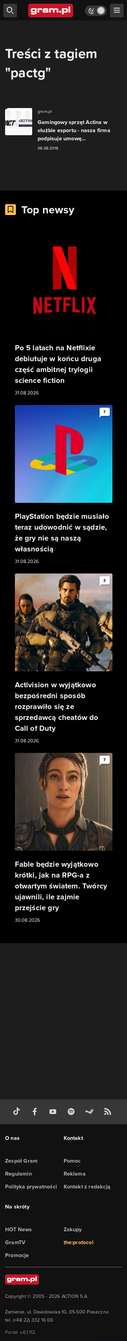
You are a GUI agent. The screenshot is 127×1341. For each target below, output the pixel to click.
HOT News (18, 1229)
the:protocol (78, 1242)
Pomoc (72, 1161)
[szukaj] (10, 10)
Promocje (17, 1255)
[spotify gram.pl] (72, 1111)
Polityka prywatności (31, 1186)
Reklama (75, 1174)
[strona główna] (51, 10)
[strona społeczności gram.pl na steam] (90, 1111)
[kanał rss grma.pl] (109, 1111)
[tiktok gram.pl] (18, 1111)
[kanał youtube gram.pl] (54, 1111)
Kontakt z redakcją (87, 1186)
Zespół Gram (21, 1161)
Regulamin (18, 1174)
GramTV (15, 1242)
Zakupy (73, 1229)
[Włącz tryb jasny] (96, 10)
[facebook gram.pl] (36, 1111)
